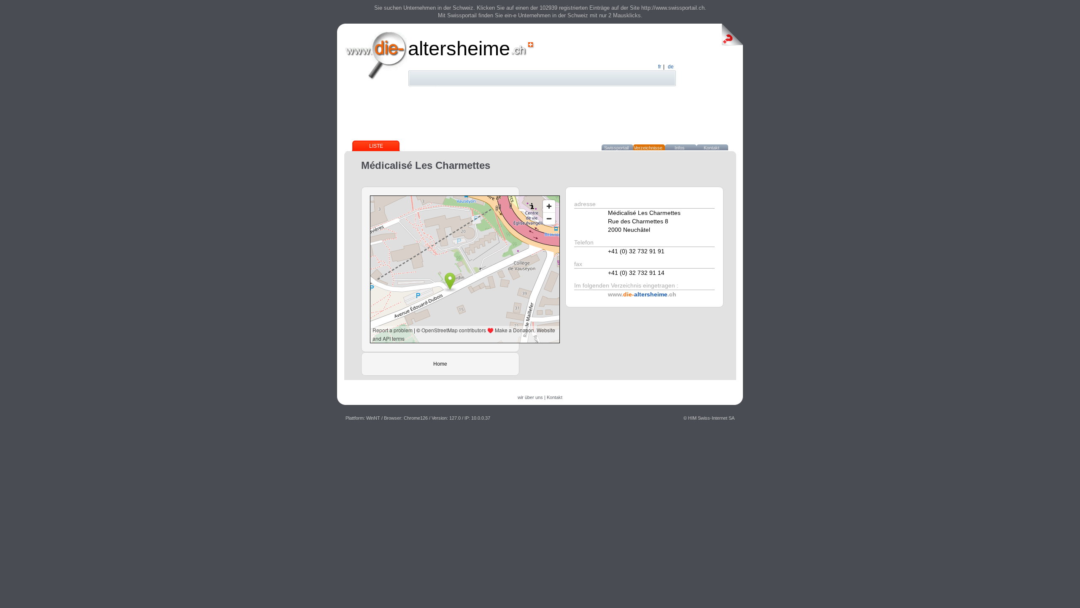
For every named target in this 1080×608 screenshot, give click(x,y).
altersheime (459, 48)
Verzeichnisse (648, 147)
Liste (376, 146)
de (671, 67)
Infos (680, 147)
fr (659, 67)
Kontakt (711, 147)
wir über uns (530, 397)
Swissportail (616, 147)
